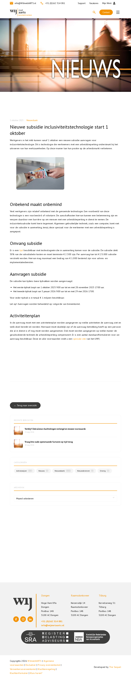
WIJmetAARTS (34, 661)
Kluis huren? (36, 673)
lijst (21, 250)
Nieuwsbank (32, 120)
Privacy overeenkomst (49, 665)
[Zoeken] (94, 12)
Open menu (118, 12)
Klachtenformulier (19, 673)
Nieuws (43, 471)
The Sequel (115, 667)
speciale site (79, 338)
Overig (104, 471)
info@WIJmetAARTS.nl (25, 3)
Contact (106, 12)
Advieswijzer (23, 471)
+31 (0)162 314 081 (55, 3)
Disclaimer (30, 665)
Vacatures (93, 3)
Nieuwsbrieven (85, 471)
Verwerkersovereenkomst (23, 669)
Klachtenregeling (46, 669)
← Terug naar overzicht (25, 405)
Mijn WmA (107, 3)
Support (81, 3)
